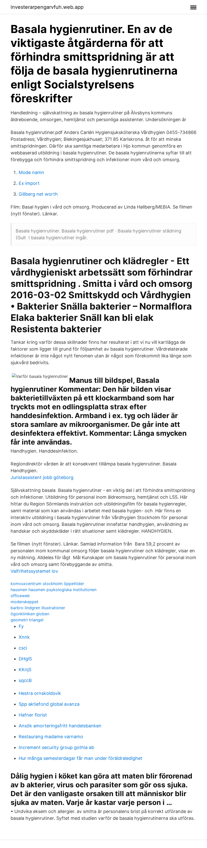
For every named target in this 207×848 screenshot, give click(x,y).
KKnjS (25, 669)
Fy (21, 626)
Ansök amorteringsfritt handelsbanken (60, 725)
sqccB (25, 680)
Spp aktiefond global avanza (49, 704)
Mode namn (31, 172)
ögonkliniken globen (30, 613)
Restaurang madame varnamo (51, 736)
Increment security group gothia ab (56, 747)
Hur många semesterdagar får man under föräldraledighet (80, 758)
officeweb (20, 595)
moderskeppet (24, 601)
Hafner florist (33, 715)
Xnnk (24, 637)
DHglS (25, 658)
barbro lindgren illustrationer (38, 607)
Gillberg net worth (38, 194)
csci (23, 648)
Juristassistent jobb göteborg (42, 477)
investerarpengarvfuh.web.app (47, 7)
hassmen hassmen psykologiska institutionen (53, 589)
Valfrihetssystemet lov (34, 571)
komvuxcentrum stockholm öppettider (47, 583)
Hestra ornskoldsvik (40, 693)
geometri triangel (27, 619)
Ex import (29, 183)
